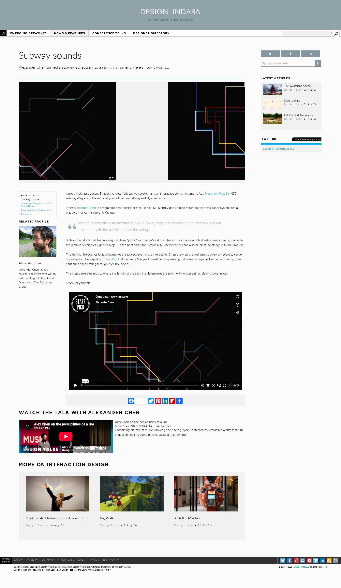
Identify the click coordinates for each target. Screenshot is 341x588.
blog (113, 259)
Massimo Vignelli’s (217, 194)
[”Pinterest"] (310, 53)
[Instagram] (302, 560)
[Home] (170, 13)
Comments (26, 214)
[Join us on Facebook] (290, 53)
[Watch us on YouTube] (309, 560)
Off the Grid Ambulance (298, 115)
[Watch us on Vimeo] (315, 560)
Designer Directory (151, 33)
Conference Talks (109, 33)
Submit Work (66, 560)
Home (3, 33)
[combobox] (307, 33)
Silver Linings (292, 100)
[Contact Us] (335, 560)
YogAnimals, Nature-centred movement (57, 517)
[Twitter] (151, 400)
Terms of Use (111, 560)
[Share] (179, 400)
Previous (53, 151)
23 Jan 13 (34, 195)
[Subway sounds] (132, 182)
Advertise (47, 560)
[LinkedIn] (165, 400)
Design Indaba (300, 566)
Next (211, 151)
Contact (31, 560)
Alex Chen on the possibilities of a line (141, 421)
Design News (44, 210)
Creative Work (28, 210)
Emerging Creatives (28, 33)
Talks (118, 425)
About (18, 560)
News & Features (69, 33)
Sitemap (94, 560)
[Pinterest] (158, 400)
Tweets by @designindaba (278, 149)
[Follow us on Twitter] (270, 53)
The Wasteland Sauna (297, 86)
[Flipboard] (172, 400)
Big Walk (107, 517)
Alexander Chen (30, 263)
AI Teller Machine (188, 517)
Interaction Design (30, 203)
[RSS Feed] (329, 560)
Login (81, 560)
